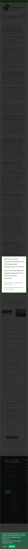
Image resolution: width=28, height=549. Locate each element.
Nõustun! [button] (12, 546)
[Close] (24, 258)
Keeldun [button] (5, 546)
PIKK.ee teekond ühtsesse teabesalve (14, 275)
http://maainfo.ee (17, 267)
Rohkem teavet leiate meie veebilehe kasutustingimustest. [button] (11, 541)
